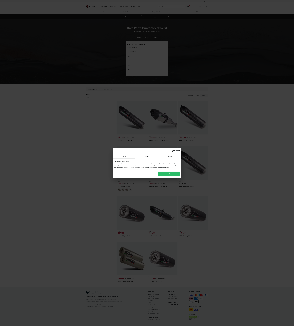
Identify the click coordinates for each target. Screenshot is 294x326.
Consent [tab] (124, 156)
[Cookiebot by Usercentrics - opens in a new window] (173, 151)
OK (169, 173)
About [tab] (170, 156)
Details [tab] (147, 156)
